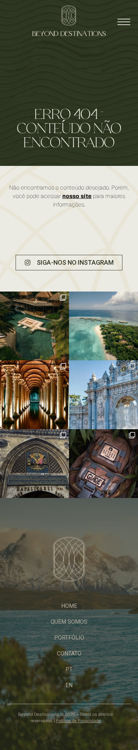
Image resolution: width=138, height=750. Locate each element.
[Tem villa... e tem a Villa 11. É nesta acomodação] (34, 326)
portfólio (69, 637)
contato (69, 653)
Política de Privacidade (78, 721)
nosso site (77, 196)
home (69, 605)
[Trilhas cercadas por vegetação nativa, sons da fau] (103, 463)
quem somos (69, 621)
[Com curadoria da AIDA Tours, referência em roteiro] (103, 394)
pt (69, 669)
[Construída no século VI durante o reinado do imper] (34, 394)
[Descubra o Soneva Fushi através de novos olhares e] (103, 326)
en (69, 685)
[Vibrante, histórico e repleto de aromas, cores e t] (34, 463)
